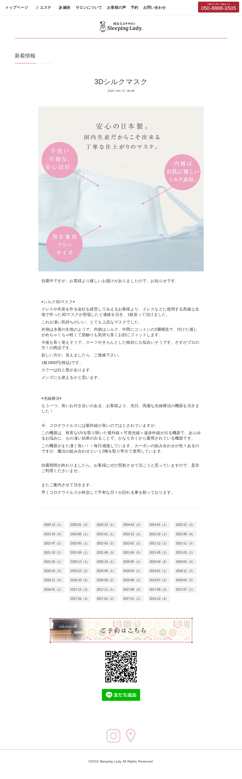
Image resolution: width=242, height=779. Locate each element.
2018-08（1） (132, 580)
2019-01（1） (158, 571)
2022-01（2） (132, 543)
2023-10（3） (53, 534)
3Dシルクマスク (121, 82)
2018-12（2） (185, 571)
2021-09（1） (79, 552)
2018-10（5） (79, 580)
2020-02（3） (53, 571)
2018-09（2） (106, 580)
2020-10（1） (106, 561)
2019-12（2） (79, 571)
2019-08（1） (106, 571)
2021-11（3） (185, 543)
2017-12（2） (79, 589)
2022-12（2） (132, 534)
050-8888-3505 (218, 7)
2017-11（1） (106, 589)
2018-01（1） (53, 589)
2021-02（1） (53, 561)
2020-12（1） (79, 561)
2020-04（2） (158, 561)
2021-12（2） (158, 543)
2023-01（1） (106, 534)
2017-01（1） (132, 598)
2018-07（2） (158, 580)
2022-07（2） (53, 543)
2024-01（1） (158, 524)
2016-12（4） (158, 598)
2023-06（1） (79, 534)
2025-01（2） (79, 524)
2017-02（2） (106, 598)
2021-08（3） (106, 552)
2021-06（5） (132, 552)
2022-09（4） (185, 534)
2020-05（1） (132, 561)
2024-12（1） (106, 524)
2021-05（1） (158, 552)
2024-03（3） (132, 524)
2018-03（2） (185, 580)
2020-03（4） (185, 561)
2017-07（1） (185, 589)
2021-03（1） (185, 552)
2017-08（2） (158, 589)
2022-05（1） (79, 543)
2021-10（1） (53, 552)
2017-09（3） (132, 589)
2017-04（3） (79, 598)
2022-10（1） (158, 534)
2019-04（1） (132, 571)
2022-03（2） (106, 543)
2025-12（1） (53, 524)
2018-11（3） (53, 580)
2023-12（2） (185, 524)
